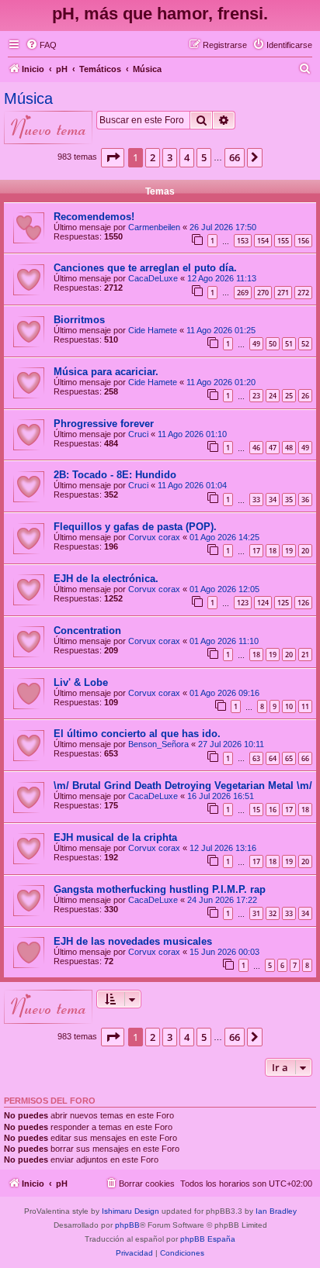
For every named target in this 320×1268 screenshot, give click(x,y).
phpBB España (207, 1239)
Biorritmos (79, 320)
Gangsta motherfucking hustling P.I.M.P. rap (160, 889)
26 (305, 396)
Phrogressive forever (104, 423)
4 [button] (187, 157)
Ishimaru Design (130, 1211)
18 (273, 551)
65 (289, 758)
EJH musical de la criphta (115, 837)
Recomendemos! (94, 216)
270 (263, 293)
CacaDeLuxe (153, 278)
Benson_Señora (158, 744)
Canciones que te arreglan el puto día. (145, 268)
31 (256, 913)
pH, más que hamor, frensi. (160, 13)
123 (243, 603)
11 (305, 706)
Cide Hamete (152, 330)
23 (256, 396)
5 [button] (204, 157)
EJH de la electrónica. (106, 578)
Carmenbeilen (154, 227)
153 (243, 241)
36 (305, 499)
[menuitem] (41, 45)
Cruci (138, 434)
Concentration (87, 630)
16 (273, 810)
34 (273, 499)
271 (283, 293)
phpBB (127, 1225)
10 (289, 706)
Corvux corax (154, 537)
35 (289, 499)
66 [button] (234, 157)
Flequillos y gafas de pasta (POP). (135, 526)
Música (28, 98)
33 (256, 499)
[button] (112, 157)
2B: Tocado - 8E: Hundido (115, 475)
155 (283, 241)
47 (273, 448)
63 (256, 758)
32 (273, 913)
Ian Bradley (276, 1211)
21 (305, 655)
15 (256, 810)
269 (243, 293)
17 (256, 551)
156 (303, 241)
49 (256, 344)
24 (273, 396)
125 (283, 603)
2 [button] (152, 157)
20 (305, 551)
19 (289, 551)
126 (303, 603)
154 (263, 241)
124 (263, 603)
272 (303, 293)
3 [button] (169, 157)
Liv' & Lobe (81, 682)
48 (289, 448)
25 (289, 396)
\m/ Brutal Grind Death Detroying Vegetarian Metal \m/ (183, 785)
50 (273, 344)
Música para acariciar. (106, 371)
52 (305, 344)
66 (305, 758)
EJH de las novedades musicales (133, 941)
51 (289, 344)
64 (273, 758)
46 (256, 448)
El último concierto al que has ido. (137, 733)
